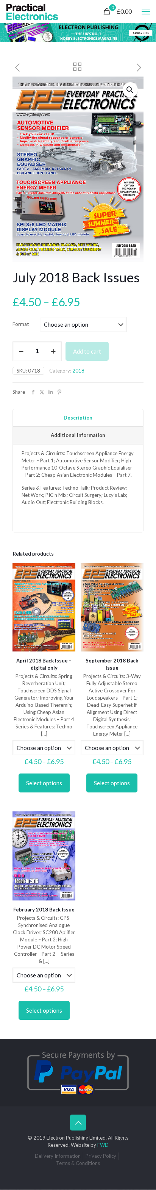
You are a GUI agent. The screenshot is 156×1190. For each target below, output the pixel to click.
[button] (130, 89)
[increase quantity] (53, 351)
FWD (103, 1145)
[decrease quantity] (21, 351)
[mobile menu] (145, 11)
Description (78, 418)
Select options (44, 783)
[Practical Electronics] (32, 11)
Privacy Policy (101, 1156)
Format (20, 324)
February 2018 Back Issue (44, 910)
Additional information (78, 435)
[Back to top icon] (78, 1122)
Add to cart (87, 351)
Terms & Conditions (78, 1163)
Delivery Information (58, 1156)
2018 (78, 371)
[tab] (78, 418)
